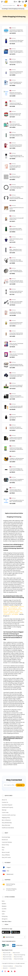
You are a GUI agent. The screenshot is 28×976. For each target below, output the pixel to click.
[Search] (25, 5)
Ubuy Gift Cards (6, 857)
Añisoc (4, 911)
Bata (3, 901)
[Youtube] (9, 971)
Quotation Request (7, 805)
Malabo (4, 903)
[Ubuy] (6, 1)
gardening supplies (14, 612)
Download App (6, 837)
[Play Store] (15, 932)
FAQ (3, 850)
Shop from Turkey (7, 959)
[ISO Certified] (16, 945)
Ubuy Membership (7, 822)
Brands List (5, 839)
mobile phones (14, 606)
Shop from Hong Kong (19, 954)
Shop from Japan (7, 954)
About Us (4, 800)
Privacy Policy (18, 966)
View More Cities (6, 921)
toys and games (13, 608)
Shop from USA (6, 952)
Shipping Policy (6, 817)
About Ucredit (5, 852)
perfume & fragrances (9, 611)
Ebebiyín (4, 906)
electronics (6, 606)
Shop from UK (16, 952)
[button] (16, 2)
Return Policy (5, 845)
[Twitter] (12, 971)
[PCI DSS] (5, 945)
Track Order (5, 812)
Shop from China (18, 956)
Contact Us (5, 802)
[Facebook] (3, 971)
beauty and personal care (15, 609)
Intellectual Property (7, 807)
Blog (3, 847)
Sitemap (4, 810)
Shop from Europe (18, 959)
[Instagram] (6, 971)
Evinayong (4, 916)
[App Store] (6, 932)
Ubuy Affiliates (6, 855)
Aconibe (4, 908)
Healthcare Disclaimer (8, 827)
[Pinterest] (15, 971)
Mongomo (4, 919)
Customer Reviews (7, 842)
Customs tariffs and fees (9, 815)
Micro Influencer (6, 820)
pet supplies (15, 614)
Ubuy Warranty (6, 825)
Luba (3, 914)
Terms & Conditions (8, 966)
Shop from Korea (7, 956)
